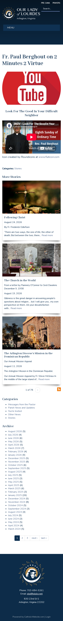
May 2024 (13, 522)
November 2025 (16, 461)
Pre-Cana (45, 3)
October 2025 (15, 465)
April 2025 (13, 485)
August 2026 (15, 431)
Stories (18, 168)
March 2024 (14, 529)
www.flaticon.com (49, 157)
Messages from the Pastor (21, 404)
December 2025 (16, 458)
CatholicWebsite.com (34, 616)
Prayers (56, 3)
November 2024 (16, 502)
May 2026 (13, 441)
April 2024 (13, 525)
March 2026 (14, 448)
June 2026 (13, 438)
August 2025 (15, 471)
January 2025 (15, 495)
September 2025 (17, 468)
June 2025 (13, 478)
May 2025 (13, 481)
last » (44, 538)
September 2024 (17, 508)
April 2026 (13, 444)
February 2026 (15, 451)
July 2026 (13, 434)
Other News (14, 414)
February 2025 (15, 491)
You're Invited (15, 411)
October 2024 (15, 505)
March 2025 (14, 488)
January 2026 (15, 455)
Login (48, 616)
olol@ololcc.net (35, 593)
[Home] (21, 13)
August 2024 (15, 512)
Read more (47, 235)
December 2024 (16, 498)
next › (35, 538)
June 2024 (13, 518)
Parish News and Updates (21, 407)
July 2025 (13, 475)
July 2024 (13, 515)
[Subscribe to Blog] (59, 389)
